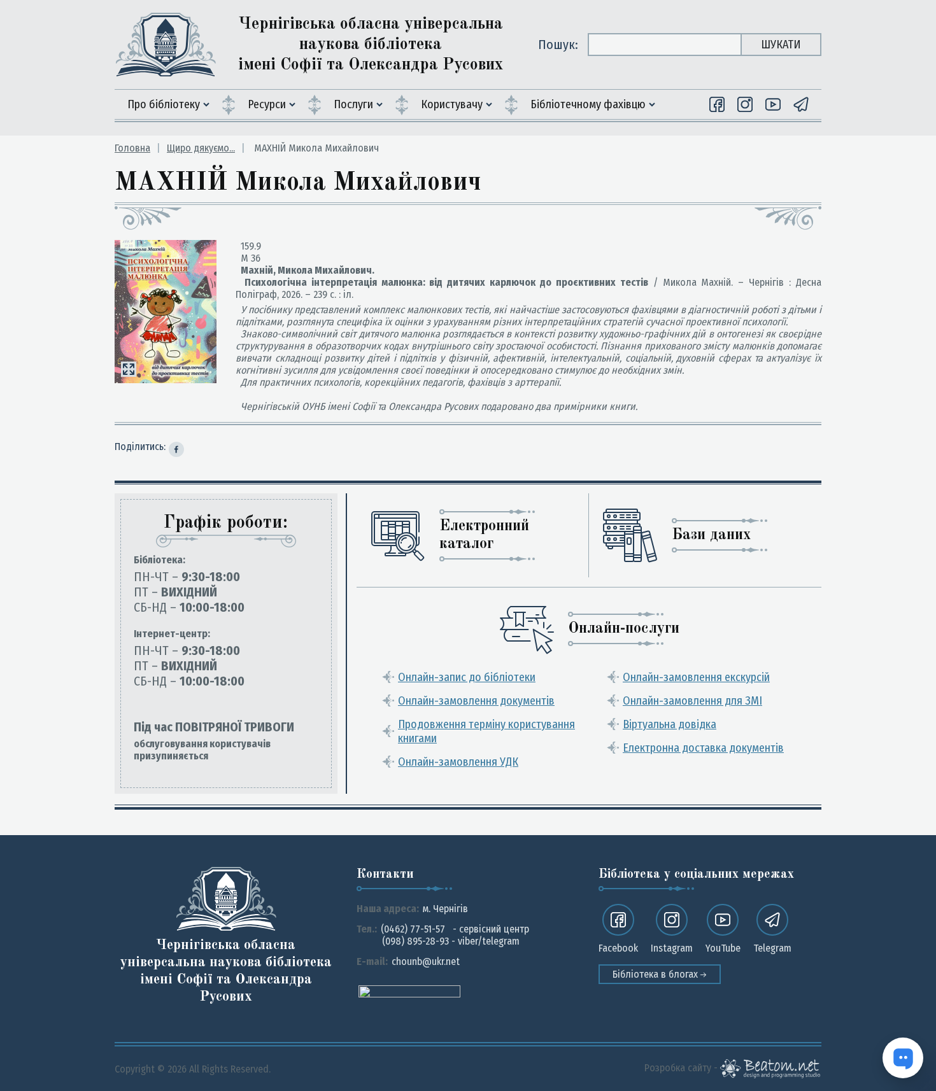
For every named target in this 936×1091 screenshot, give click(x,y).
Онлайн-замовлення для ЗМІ (692, 701)
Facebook (618, 948)
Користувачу (452, 104)
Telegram (772, 948)
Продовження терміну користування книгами (486, 731)
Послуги (353, 104)
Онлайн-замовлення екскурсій (696, 677)
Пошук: (558, 44)
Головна (132, 148)
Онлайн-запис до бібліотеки (466, 677)
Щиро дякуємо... (201, 148)
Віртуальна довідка (669, 724)
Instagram (672, 948)
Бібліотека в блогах (656, 974)
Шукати (781, 45)
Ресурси (267, 104)
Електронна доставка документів (703, 748)
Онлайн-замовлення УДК (458, 762)
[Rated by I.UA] (409, 991)
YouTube (723, 948)
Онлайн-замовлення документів (476, 701)
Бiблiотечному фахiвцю (588, 104)
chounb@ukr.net (426, 961)
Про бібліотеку (163, 104)
